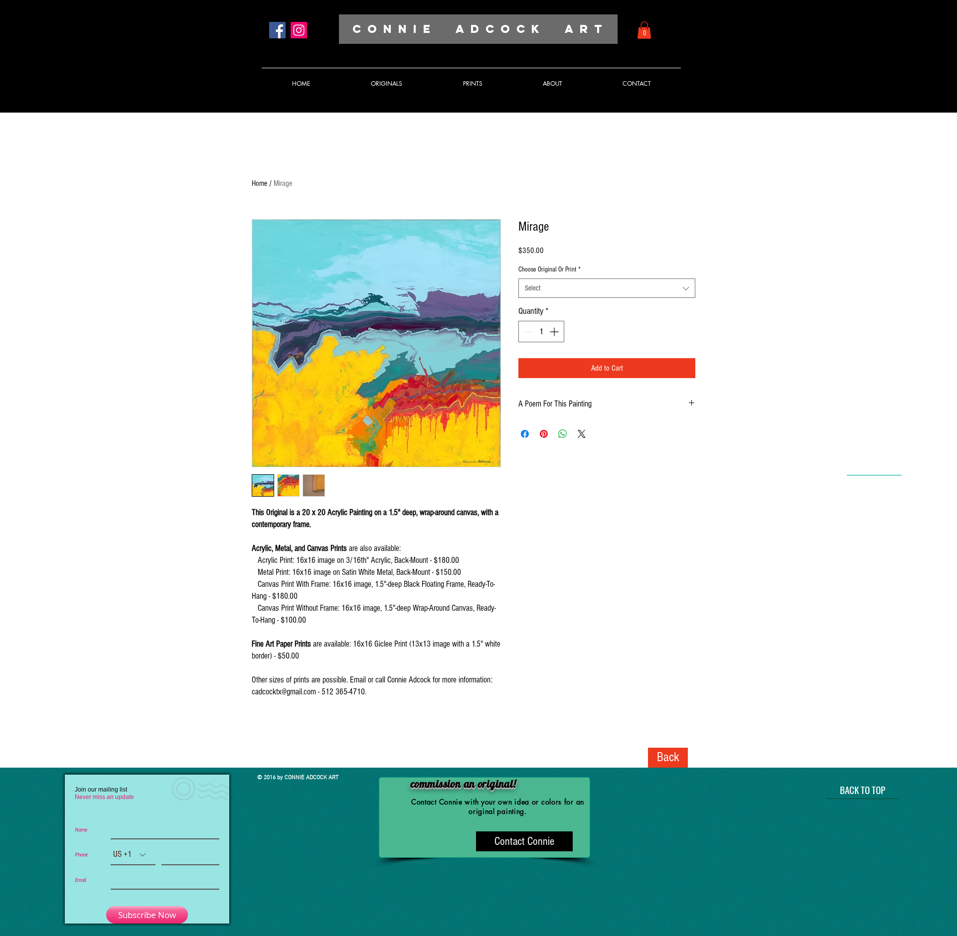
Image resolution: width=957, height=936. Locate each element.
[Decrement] (527, 331)
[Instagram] (299, 30)
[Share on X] (582, 434)
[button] (644, 30)
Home (259, 183)
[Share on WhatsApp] (563, 434)
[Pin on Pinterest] (544, 434)
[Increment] (555, 331)
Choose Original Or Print (549, 269)
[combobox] (606, 288)
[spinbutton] (541, 331)
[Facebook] (277, 30)
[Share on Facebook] (525, 434)
